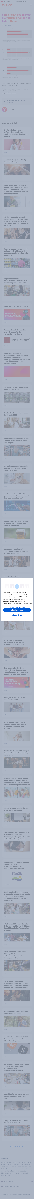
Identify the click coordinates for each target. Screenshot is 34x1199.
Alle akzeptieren (17, 610)
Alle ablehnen (17, 615)
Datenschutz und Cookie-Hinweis (22, 603)
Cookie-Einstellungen (17, 607)
